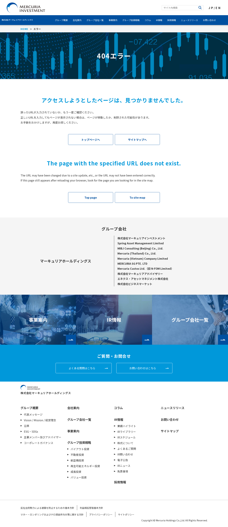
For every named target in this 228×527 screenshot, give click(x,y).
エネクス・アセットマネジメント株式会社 (143, 279)
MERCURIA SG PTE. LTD (132, 263)
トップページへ (90, 140)
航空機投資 (77, 460)
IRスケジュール (126, 437)
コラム (148, 20)
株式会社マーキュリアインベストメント (141, 238)
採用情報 (171, 20)
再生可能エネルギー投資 (85, 466)
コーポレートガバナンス (38, 443)
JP (211, 8)
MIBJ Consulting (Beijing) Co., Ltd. (140, 248)
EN (218, 8)
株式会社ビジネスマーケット (135, 284)
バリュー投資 (79, 477)
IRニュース (123, 466)
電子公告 (122, 460)
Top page (90, 197)
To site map (137, 197)
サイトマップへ (137, 140)
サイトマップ (170, 431)
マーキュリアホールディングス (65, 261)
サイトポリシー (126, 514)
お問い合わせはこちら (142, 368)
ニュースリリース (189, 20)
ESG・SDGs (31, 431)
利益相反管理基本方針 (91, 507)
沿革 (26, 426)
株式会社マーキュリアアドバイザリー (140, 274)
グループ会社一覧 (95, 20)
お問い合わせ (209, 20)
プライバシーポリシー (100, 514)
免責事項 (122, 471)
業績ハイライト (126, 426)
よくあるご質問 (126, 449)
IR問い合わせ (125, 454)
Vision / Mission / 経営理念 (40, 420)
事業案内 (113, 20)
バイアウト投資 (80, 449)
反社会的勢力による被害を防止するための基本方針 (47, 507)
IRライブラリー (126, 432)
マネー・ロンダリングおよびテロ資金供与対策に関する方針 (52, 514)
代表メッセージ (33, 414)
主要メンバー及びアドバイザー (42, 437)
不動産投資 (77, 455)
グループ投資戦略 (131, 20)
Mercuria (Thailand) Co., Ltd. (137, 253)
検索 (200, 7)
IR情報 (159, 20)
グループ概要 (61, 20)
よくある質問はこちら (82, 368)
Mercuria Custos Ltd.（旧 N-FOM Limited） (146, 269)
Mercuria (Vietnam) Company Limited (143, 258)
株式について (125, 443)
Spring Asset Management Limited (141, 243)
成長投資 (76, 472)
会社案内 (77, 20)
